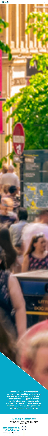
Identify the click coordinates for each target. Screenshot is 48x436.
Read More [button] (24, 411)
